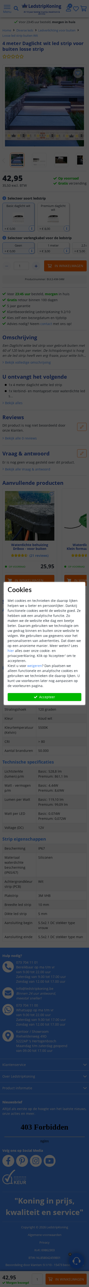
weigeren (34, 665)
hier (11, 650)
